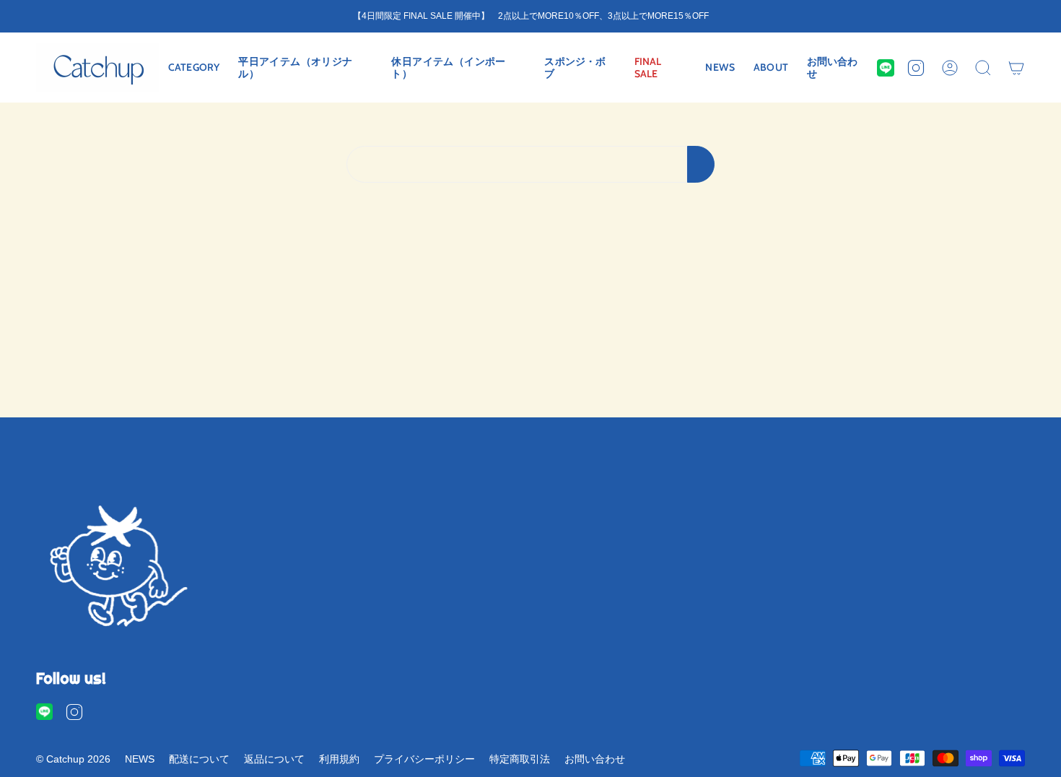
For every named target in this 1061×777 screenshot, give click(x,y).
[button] (194, 67)
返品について (274, 759)
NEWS (139, 759)
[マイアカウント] (949, 67)
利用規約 (339, 759)
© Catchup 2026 (73, 759)
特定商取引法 (519, 759)
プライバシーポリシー (424, 759)
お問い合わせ (594, 759)
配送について (199, 759)
